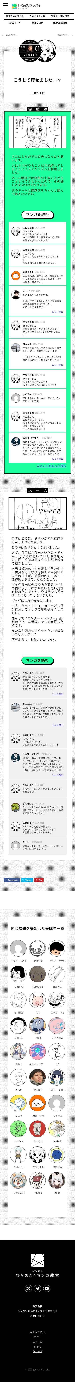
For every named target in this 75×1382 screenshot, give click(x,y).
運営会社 (37, 1306)
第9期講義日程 (60, 22)
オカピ (26, 291)
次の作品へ (64, 35)
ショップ (37, 1351)
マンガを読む (37, 214)
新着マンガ (15, 22)
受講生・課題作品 (60, 16)
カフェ (37, 1337)
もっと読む (57, 311)
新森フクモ (28, 272)
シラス (37, 1346)
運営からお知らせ (15, 16)
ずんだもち (27, 803)
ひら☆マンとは (37, 16)
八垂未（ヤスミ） (32, 438)
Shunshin (27, 344)
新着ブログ (37, 22)
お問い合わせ (37, 1316)
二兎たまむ (37, 93)
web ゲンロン (37, 1332)
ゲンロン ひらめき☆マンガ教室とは (37, 1311)
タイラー (27, 394)
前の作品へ (11, 35)
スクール (37, 1341)
